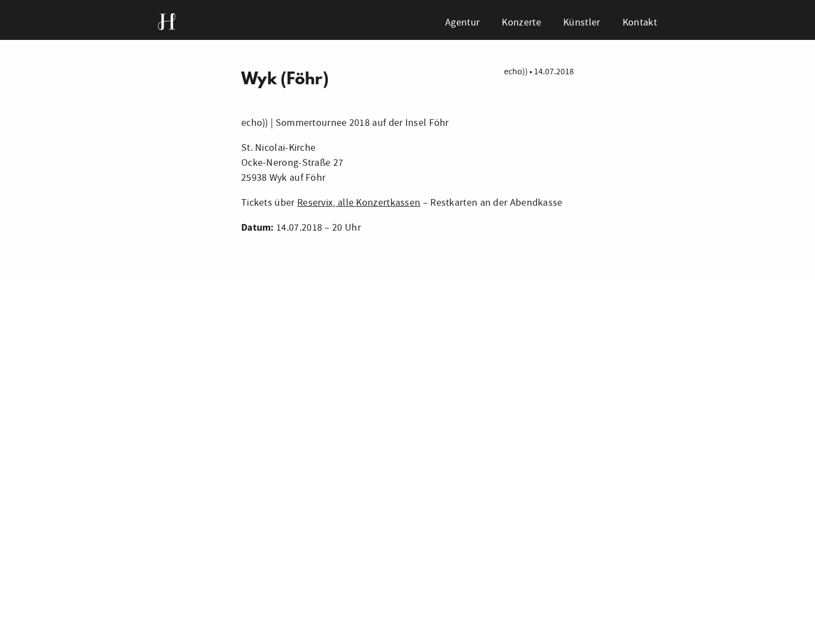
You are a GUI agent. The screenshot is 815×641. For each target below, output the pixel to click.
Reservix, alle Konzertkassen (358, 202)
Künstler (581, 22)
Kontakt (640, 22)
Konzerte (521, 22)
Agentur (462, 22)
